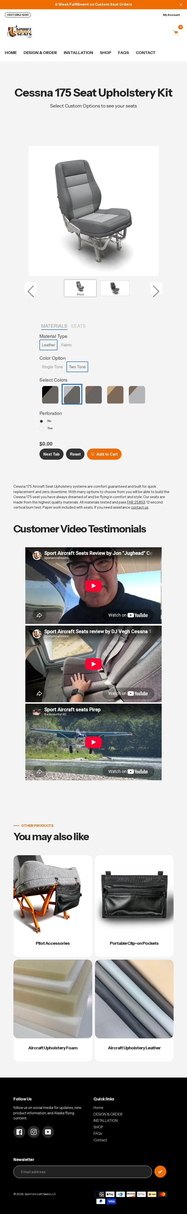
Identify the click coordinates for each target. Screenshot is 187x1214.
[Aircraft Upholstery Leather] (134, 1010)
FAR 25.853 (136, 502)
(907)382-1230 (18, 15)
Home (98, 1108)
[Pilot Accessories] (52, 906)
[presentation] (53, 336)
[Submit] (160, 1172)
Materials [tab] (54, 325)
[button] (48, 345)
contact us (139, 507)
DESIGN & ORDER (108, 1114)
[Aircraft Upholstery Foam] (52, 1010)
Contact (100, 1140)
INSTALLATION (106, 1120)
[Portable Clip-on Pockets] (134, 906)
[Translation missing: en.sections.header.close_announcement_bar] (180, 4)
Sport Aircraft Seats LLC (40, 1194)
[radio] (45, 420)
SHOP (98, 1127)
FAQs (98, 1133)
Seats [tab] (78, 325)
